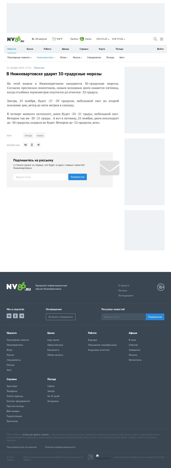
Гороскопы (12, 421)
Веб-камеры (13, 411)
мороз (40, 135)
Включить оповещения (61, 316)
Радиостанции (14, 416)
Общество (39, 67)
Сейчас (51, 386)
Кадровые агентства (99, 349)
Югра (63, 57)
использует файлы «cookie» (35, 434)
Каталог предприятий (18, 401)
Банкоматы (53, 349)
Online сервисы (15, 396)
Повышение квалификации (102, 344)
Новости (11, 48)
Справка (84, 48)
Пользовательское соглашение (22, 447)
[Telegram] (38, 144)
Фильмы (133, 354)
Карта (102, 48)
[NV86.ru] (15, 39)
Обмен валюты (55, 354)
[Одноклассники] (32, 144)
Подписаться (77, 176)
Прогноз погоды (15, 406)
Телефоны (12, 391)
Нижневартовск (45, 57)
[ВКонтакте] (25, 144)
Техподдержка (125, 295)
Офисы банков (55, 344)
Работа (47, 48)
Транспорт (12, 386)
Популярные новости (18, 57)
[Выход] (162, 39)
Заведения (134, 349)
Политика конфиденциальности (60, 447)
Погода (119, 48)
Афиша (65, 48)
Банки (30, 48)
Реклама (122, 290)
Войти (160, 48)
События (133, 344)
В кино (132, 339)
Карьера (92, 339)
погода (28, 135)
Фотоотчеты (135, 359)
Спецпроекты (94, 57)
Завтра (51, 391)
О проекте (123, 285)
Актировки (53, 401)
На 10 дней (53, 396)
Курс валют (53, 339)
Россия (76, 57)
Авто (121, 57)
